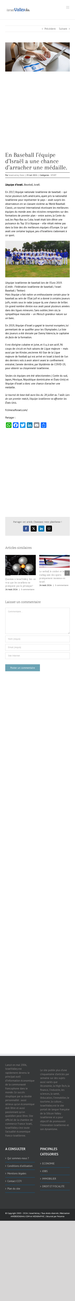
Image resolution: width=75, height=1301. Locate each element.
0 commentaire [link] (27, 589)
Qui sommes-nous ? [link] (18, 1158)
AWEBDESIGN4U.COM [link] (20, 1216)
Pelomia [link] (60, 1216)
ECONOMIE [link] (48, 1163)
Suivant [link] (63, 28)
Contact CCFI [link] (14, 1181)
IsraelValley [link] (34, 1213)
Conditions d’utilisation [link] (19, 1165)
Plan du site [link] (13, 1188)
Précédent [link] (50, 28)
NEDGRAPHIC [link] (38, 1216)
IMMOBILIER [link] (49, 1178)
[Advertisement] (37, 114)
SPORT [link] (54, 175)
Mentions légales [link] (16, 1173)
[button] (7, 573)
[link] (18, 9)
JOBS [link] (45, 1171)
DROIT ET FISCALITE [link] (53, 1186)
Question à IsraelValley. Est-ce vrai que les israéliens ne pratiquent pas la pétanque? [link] (20, 582)
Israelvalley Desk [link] (16, 175)
